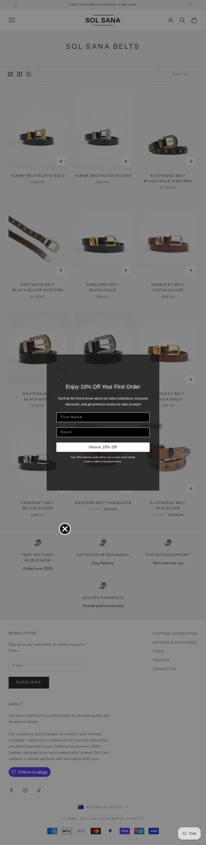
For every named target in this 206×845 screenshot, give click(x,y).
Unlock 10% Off (103, 447)
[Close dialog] (65, 529)
